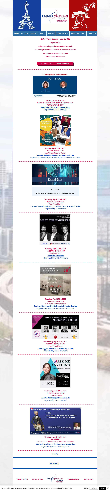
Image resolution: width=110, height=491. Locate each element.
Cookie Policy (73, 479)
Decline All (94, 488)
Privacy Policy (22, 479)
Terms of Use (37, 479)
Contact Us (88, 479)
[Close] (108, 488)
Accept (102, 488)
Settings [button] (86, 488)
